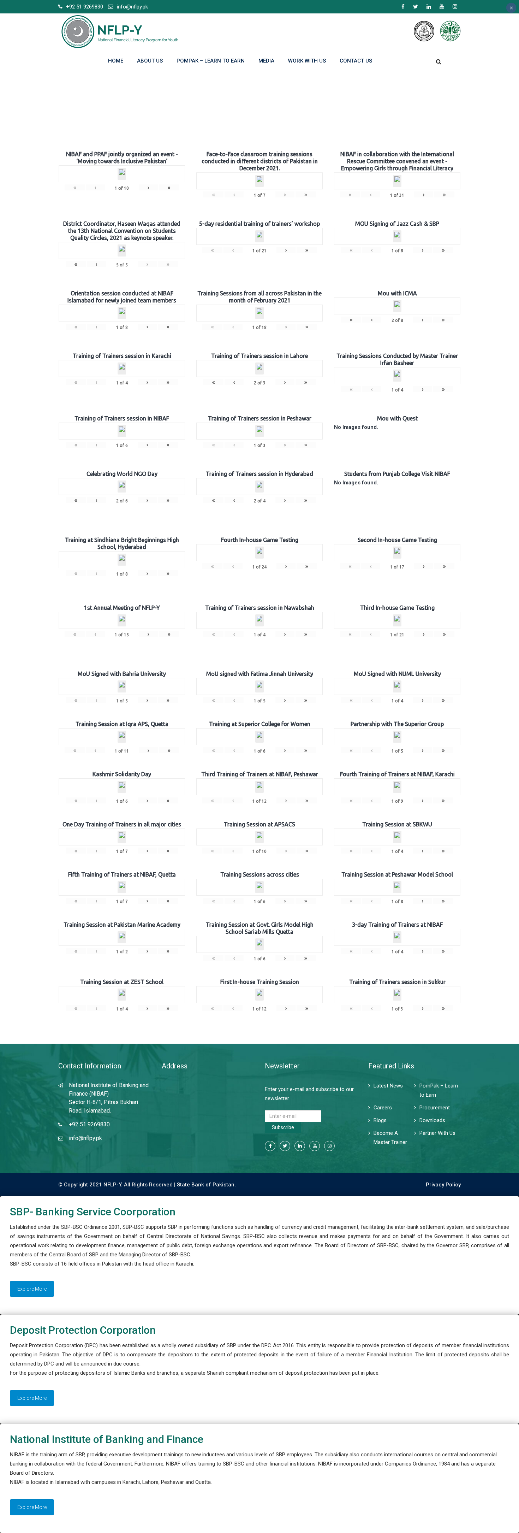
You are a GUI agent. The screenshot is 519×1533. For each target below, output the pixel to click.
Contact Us (356, 61)
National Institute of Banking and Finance (106, 1439)
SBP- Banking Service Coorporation (92, 1211)
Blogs (380, 1120)
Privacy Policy (443, 1184)
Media (266, 61)
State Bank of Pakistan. (206, 1184)
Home (115, 61)
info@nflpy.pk (132, 7)
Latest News (388, 1086)
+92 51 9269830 (84, 7)
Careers (383, 1107)
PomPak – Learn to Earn (211, 61)
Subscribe (283, 1127)
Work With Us (307, 61)
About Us (150, 61)
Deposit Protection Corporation (83, 1330)
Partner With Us (437, 1133)
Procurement (434, 1107)
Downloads (432, 1120)
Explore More (32, 1289)
